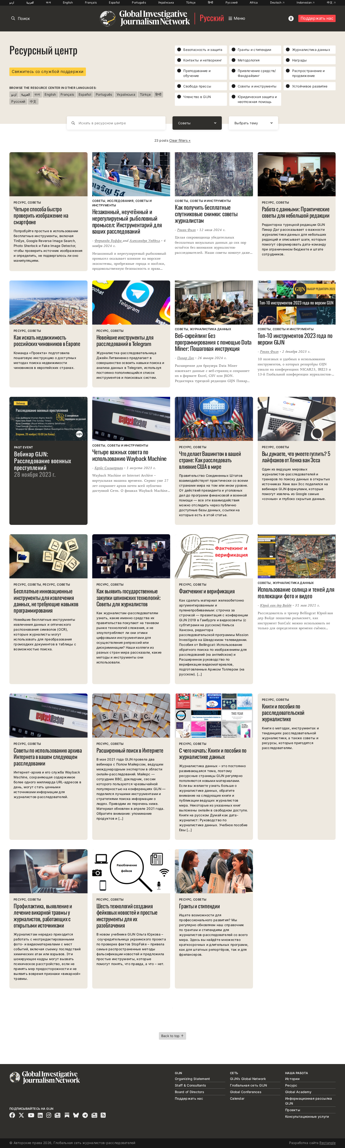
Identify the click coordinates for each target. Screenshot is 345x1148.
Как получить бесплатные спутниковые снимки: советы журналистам (206, 214)
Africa (254, 2)
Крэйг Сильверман (109, 468)
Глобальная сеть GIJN (248, 1085)
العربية (30, 2)
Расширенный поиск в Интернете (129, 751)
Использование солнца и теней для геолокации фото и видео (296, 593)
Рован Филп (186, 229)
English (68, 2)
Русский (232, 2)
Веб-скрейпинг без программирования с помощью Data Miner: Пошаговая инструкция (213, 342)
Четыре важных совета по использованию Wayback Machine (129, 456)
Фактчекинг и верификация (206, 592)
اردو (11, 2)
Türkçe (191, 2)
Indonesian (304, 2)
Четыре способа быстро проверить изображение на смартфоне (41, 216)
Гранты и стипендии (199, 906)
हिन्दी (210, 2)
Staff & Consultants (190, 1085)
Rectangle (327, 1143)
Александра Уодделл (145, 240)
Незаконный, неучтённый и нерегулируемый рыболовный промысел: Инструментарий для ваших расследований (127, 222)
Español (114, 2)
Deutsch (276, 2)
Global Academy (298, 1092)
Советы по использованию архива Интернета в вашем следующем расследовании (48, 757)
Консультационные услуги (307, 1116)
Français (91, 2)
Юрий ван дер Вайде (275, 605)
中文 (330, 2)
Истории (292, 1079)
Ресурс (291, 1085)
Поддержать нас (317, 18)
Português (139, 2)
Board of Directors (189, 1092)
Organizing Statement (192, 1079)
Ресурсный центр (43, 51)
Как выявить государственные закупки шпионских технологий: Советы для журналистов (128, 598)
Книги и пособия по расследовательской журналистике (283, 713)
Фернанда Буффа (109, 240)
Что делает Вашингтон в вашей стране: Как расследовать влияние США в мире (210, 461)
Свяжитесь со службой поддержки (48, 71)
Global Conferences (245, 1092)
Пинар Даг (185, 358)
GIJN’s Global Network (248, 1079)
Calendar (237, 1098)
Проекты (292, 1110)
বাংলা (48, 2)
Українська (166, 2)
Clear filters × (180, 140)
